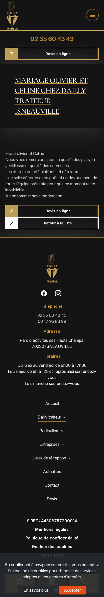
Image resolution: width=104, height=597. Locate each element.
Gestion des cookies (52, 546)
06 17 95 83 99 (52, 321)
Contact (52, 485)
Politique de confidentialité (52, 537)
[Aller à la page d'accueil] (12, 15)
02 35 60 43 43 (52, 39)
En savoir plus (36, 590)
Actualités (52, 471)
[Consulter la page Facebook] (44, 293)
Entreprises (49, 444)
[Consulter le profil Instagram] (58, 293)
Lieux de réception (49, 457)
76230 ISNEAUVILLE (52, 343)
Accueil (52, 403)
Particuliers (49, 430)
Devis (52, 498)
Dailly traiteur (49, 417)
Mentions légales (52, 529)
